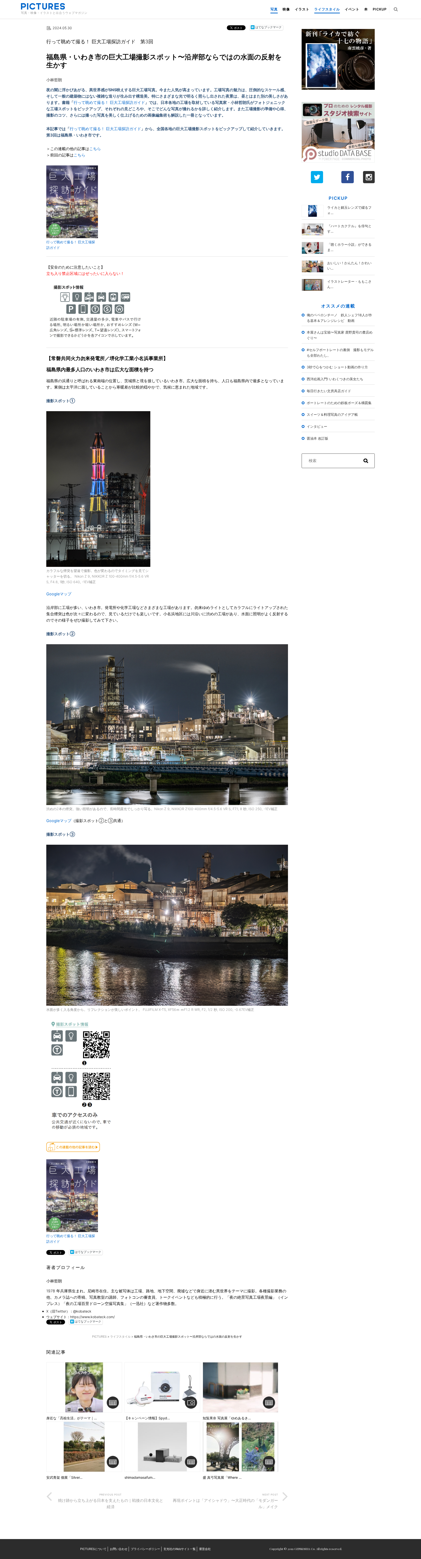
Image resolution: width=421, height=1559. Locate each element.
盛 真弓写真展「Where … (222, 1477)
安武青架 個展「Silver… (64, 1477)
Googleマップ (58, 593)
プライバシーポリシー (145, 1549)
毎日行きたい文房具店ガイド (329, 391)
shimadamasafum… (139, 1477)
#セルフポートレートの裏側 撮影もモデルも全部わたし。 (340, 352)
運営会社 (205, 1549)
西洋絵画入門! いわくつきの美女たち (335, 379)
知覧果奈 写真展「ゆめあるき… (227, 1418)
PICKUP (380, 9)
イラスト (302, 9)
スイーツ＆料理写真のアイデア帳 (332, 414)
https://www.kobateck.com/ (92, 1317)
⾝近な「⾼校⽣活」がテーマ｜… (71, 1418)
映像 (286, 9)
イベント (352, 9)
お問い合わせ (118, 1549)
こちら (95, 148)
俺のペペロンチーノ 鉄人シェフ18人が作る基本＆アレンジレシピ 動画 (339, 318)
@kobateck (82, 1311)
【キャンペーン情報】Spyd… (147, 1418)
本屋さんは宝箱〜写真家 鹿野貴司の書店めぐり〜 (340, 335)
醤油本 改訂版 (317, 438)
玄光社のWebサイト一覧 (179, 1549)
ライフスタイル (327, 9)
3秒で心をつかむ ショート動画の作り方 (337, 367)
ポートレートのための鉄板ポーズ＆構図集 (339, 403)
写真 (274, 9)
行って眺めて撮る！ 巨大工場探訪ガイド (109, 102)
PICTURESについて (93, 1549)
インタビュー (317, 426)
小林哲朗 (54, 79)
